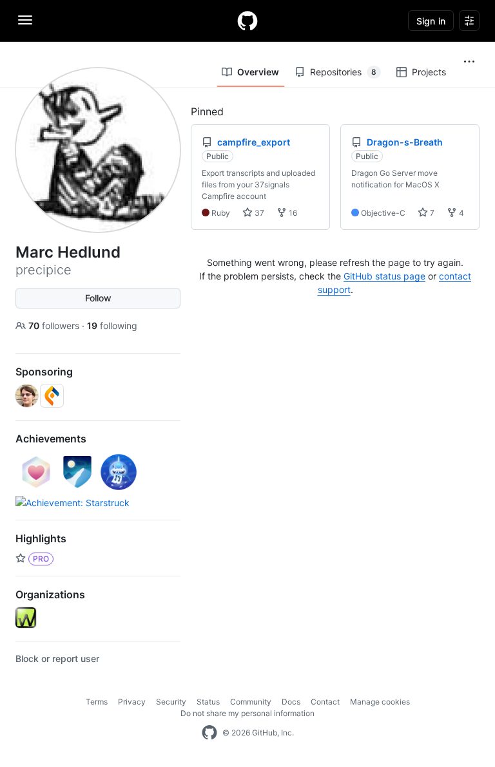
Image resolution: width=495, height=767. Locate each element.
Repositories (343, 71)
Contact (325, 701)
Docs (291, 701)
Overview (258, 71)
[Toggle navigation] (25, 20)
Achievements (50, 438)
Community (250, 701)
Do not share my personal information (247, 713)
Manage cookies (380, 701)
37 (258, 213)
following (112, 325)
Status (208, 701)
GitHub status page (384, 275)
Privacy (132, 701)
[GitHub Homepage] (209, 732)
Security (171, 701)
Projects (429, 71)
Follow (98, 297)
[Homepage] (247, 20)
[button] (469, 62)
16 (292, 213)
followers (55, 325)
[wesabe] (25, 617)
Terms (97, 701)
